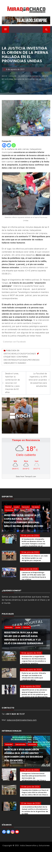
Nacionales (25, 507)
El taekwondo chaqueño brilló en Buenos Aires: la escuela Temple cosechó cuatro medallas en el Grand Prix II (33, 543)
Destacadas (10, 353)
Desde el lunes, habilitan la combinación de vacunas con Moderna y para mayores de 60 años (12, 382)
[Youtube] (17, 832)
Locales (21, 353)
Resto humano (18, 363)
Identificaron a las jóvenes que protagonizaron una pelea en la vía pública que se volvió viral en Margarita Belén (35, 694)
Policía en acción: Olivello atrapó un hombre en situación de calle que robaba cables (34, 676)
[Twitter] (9, 145)
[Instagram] (13, 832)
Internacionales (20, 744)
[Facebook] (4, 145)
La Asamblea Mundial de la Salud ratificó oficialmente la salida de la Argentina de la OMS (35, 810)
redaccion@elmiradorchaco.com (22, 720)
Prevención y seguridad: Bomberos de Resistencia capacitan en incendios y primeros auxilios (34, 659)
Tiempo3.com (30, 476)
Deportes (8, 507)
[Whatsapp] (13, 145)
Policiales (31, 353)
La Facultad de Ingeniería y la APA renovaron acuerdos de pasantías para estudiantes (38, 379)
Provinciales (9, 510)
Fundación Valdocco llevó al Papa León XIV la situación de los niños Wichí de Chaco (35, 792)
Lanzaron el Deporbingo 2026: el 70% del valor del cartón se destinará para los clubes (34, 575)
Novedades (35, 507)
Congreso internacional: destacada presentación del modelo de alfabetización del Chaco (34, 776)
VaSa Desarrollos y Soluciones (35, 845)
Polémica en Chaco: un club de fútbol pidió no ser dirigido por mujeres (35, 558)
